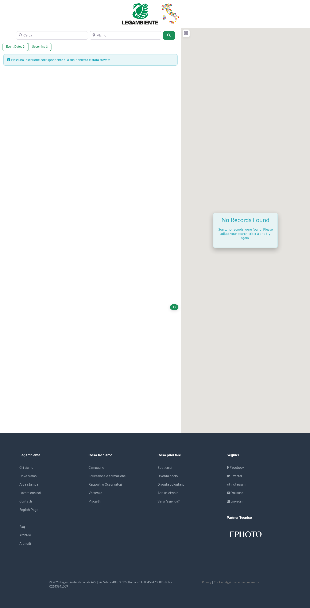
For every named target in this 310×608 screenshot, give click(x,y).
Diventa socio (168, 476)
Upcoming (39, 46)
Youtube (237, 493)
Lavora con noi (30, 493)
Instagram (237, 484)
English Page (28, 510)
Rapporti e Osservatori (105, 484)
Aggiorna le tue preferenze (242, 582)
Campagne (96, 468)
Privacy (206, 582)
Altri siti (25, 544)
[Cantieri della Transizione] (151, 14)
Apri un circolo (168, 493)
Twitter (236, 476)
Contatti (25, 501)
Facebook (236, 468)
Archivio (25, 535)
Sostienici (165, 468)
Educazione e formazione (107, 476)
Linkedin (236, 501)
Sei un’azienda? (169, 501)
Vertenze (95, 493)
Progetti (95, 501)
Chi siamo (26, 468)
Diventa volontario (171, 484)
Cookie (218, 582)
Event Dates (14, 46)
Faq (22, 527)
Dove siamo (28, 476)
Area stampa (28, 484)
